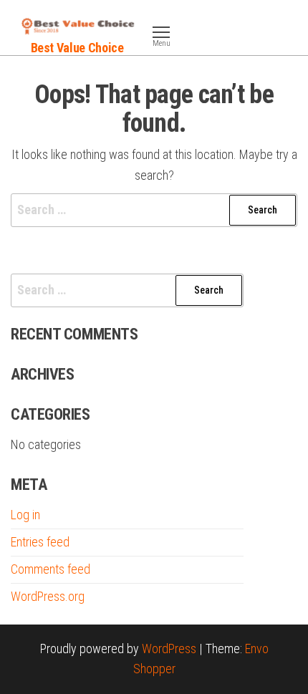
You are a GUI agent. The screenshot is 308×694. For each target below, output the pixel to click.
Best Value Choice (77, 47)
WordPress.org (48, 596)
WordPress (169, 648)
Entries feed (40, 541)
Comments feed (50, 569)
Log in (25, 514)
